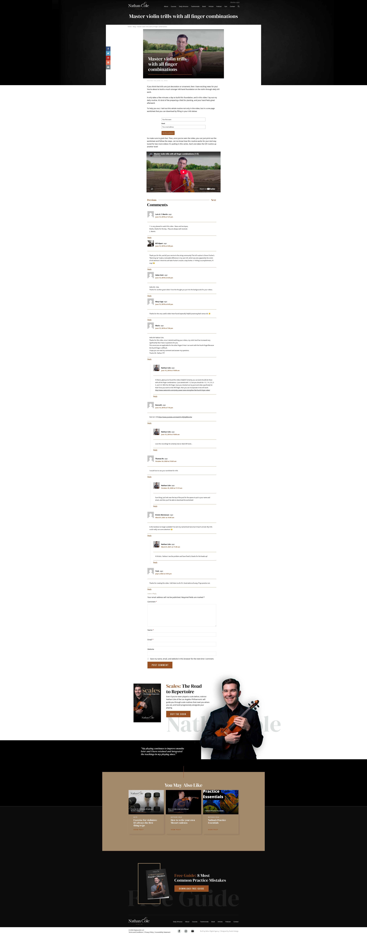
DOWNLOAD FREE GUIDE (191, 888)
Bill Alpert (159, 243)
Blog (134, 26)
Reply (149, 238)
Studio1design (233, 931)
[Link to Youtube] (192, 931)
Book (204, 6)
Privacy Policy (149, 932)
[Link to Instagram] (186, 931)
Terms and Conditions (136, 932)
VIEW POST (139, 830)
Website (150, 649)
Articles (211, 6)
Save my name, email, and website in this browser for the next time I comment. (182, 659)
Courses (173, 6)
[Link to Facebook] (179, 931)
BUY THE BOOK (178, 714)
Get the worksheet (168, 133)
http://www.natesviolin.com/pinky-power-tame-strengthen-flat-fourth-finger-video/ (182, 390)
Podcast (219, 6)
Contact (232, 6)
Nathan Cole (166, 368)
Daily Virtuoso (183, 6)
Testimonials (195, 6)
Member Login (235, 2)
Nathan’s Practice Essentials (217, 821)
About (166, 6)
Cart (225, 6)
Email (163, 123)
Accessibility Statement (162, 932)
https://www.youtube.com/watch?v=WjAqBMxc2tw (175, 417)
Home (129, 26)
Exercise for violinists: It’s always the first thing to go (145, 823)
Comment (152, 602)
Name (150, 630)
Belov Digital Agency (212, 931)
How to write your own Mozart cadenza (183, 821)
